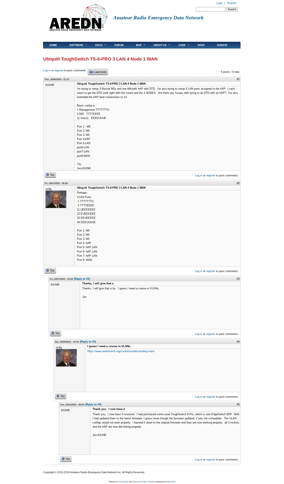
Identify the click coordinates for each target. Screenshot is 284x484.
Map (136, 45)
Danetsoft (123, 481)
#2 (238, 183)
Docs (95, 45)
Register (232, 3)
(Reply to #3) (88, 341)
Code (179, 45)
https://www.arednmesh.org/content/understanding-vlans (121, 351)
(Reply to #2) (82, 278)
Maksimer (171, 481)
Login (219, 3)
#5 (238, 404)
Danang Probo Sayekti (144, 481)
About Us (157, 45)
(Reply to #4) (93, 404)
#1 (238, 79)
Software (73, 45)
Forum (118, 45)
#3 (238, 278)
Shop (201, 45)
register (58, 70)
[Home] (78, 32)
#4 (238, 341)
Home (53, 45)
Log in (47, 70)
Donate (222, 45)
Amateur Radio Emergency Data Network (158, 17)
